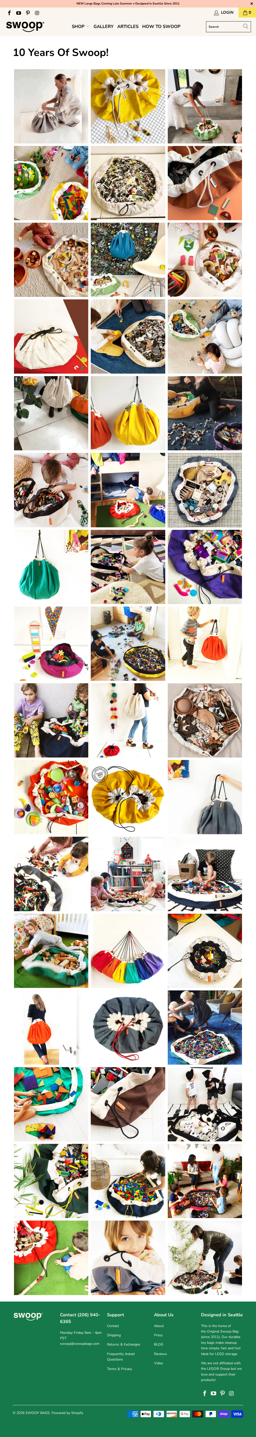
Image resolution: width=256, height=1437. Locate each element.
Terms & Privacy (119, 1369)
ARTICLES (127, 26)
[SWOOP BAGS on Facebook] (9, 12)
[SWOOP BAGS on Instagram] (37, 12)
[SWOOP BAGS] (25, 27)
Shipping (114, 1335)
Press (158, 1335)
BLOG (158, 1344)
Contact (113, 1326)
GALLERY (104, 26)
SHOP (79, 26)
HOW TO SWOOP (161, 26)
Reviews (160, 1354)
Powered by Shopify (67, 1413)
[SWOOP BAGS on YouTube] (18, 12)
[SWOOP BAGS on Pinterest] (27, 12)
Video (158, 1363)
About (159, 1326)
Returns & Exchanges (123, 1344)
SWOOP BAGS (38, 1413)
